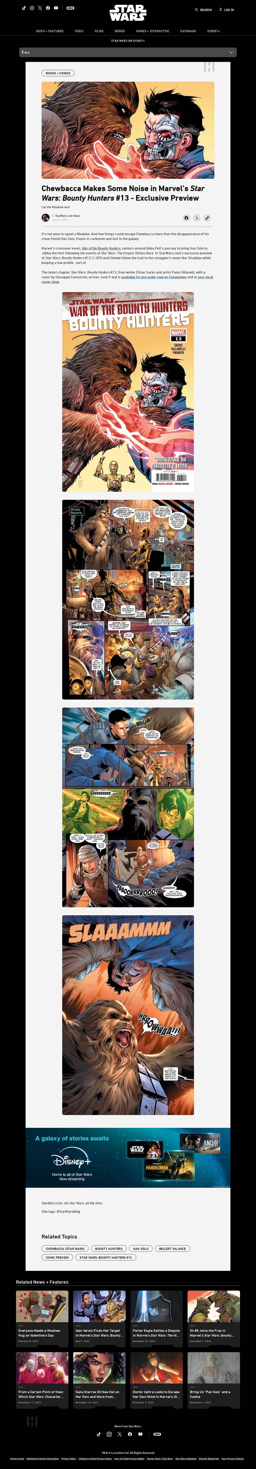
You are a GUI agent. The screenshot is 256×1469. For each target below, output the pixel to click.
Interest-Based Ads (209, 1458)
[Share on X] (197, 218)
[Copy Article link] (207, 218)
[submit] (197, 10)
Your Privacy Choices (233, 1458)
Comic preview (57, 1257)
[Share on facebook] (186, 218)
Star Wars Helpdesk (185, 1458)
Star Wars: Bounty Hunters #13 (106, 1257)
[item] (49, 32)
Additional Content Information (43, 1458)
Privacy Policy (68, 1458)
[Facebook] (48, 8)
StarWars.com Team (67, 215)
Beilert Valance (172, 1248)
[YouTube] (56, 8)
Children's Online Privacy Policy (95, 1458)
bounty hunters (108, 1248)
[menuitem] (79, 32)
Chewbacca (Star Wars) (65, 1248)
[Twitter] (40, 8)
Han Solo (140, 1248)
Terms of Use (17, 1458)
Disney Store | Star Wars (160, 1458)
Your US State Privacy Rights (129, 1458)
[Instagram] (32, 8)
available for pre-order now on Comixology (154, 277)
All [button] (27, 52)
